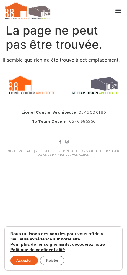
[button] (118, 10)
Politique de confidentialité (57, 151)
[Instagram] (67, 142)
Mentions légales (20, 151)
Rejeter (52, 260)
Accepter (24, 260)
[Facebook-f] (60, 142)
